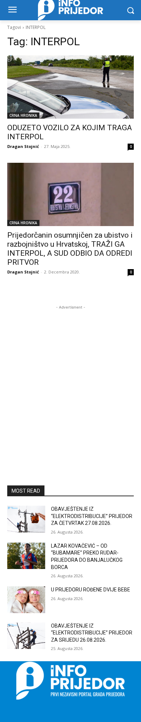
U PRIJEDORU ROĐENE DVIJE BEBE (90, 590)
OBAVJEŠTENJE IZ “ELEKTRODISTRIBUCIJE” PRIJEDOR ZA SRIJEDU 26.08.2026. (91, 633)
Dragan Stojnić (23, 146)
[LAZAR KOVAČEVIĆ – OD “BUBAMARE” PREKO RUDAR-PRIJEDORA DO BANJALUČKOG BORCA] (26, 556)
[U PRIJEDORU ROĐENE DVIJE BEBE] (26, 599)
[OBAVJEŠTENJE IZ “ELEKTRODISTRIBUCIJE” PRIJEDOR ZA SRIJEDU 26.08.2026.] (26, 636)
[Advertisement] (70, 381)
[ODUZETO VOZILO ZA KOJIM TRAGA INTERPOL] (70, 87)
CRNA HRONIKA (23, 115)
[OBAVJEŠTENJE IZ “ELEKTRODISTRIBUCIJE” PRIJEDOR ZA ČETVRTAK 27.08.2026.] (26, 519)
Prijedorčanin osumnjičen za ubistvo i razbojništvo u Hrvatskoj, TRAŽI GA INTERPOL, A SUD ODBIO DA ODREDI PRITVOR (70, 249)
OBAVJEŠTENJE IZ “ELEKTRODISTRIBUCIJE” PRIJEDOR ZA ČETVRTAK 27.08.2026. (91, 516)
